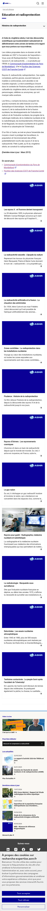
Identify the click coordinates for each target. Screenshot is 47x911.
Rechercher (37, 3)
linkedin (8, 849)
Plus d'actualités (8, 778)
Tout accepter (23, 893)
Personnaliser (23, 906)
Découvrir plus (7, 835)
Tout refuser (23, 900)
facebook (23, 849)
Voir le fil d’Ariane (8, 9)
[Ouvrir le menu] (42, 3)
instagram (15, 849)
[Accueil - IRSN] (7, 3)
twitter (39, 849)
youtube (31, 849)
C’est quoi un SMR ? (8, 732)
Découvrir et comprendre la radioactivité (16, 744)
